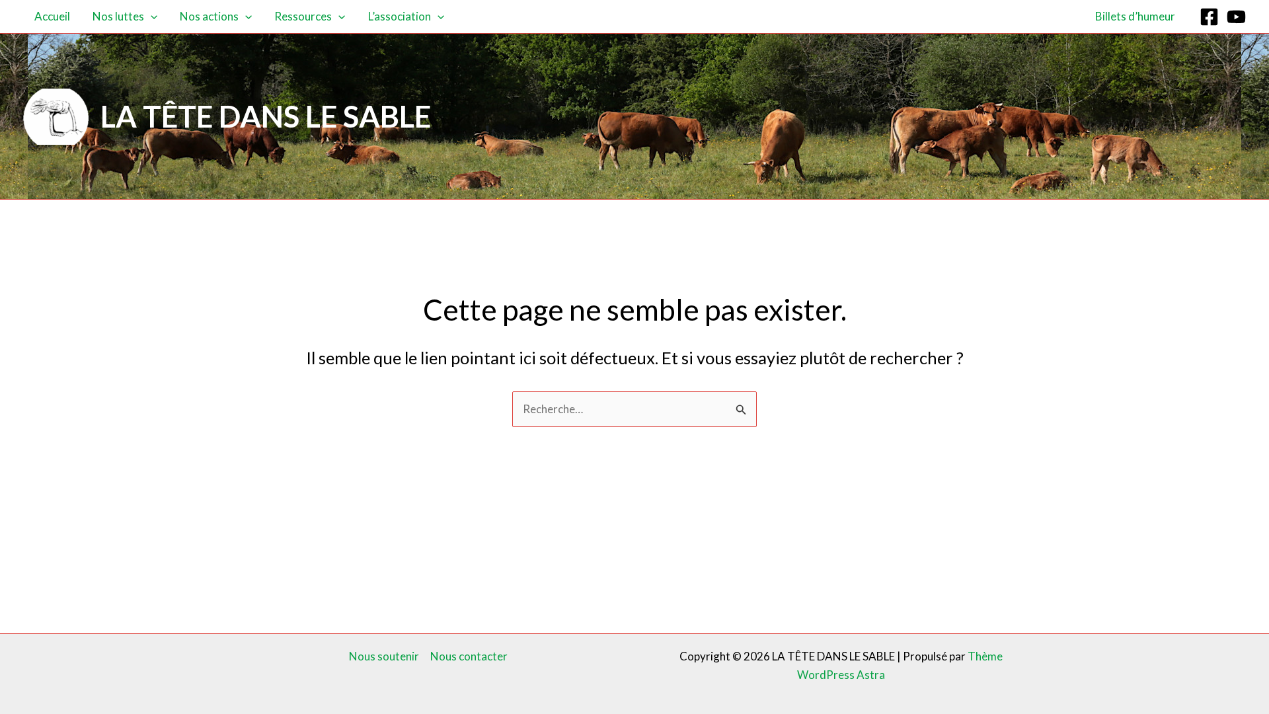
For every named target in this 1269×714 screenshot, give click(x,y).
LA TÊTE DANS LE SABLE (265, 116)
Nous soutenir (384, 656)
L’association (399, 16)
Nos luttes (118, 16)
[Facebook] (1209, 16)
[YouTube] (1236, 16)
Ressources (303, 16)
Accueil (52, 16)
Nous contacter (469, 656)
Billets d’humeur (1135, 16)
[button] (150, 16)
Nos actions (209, 16)
